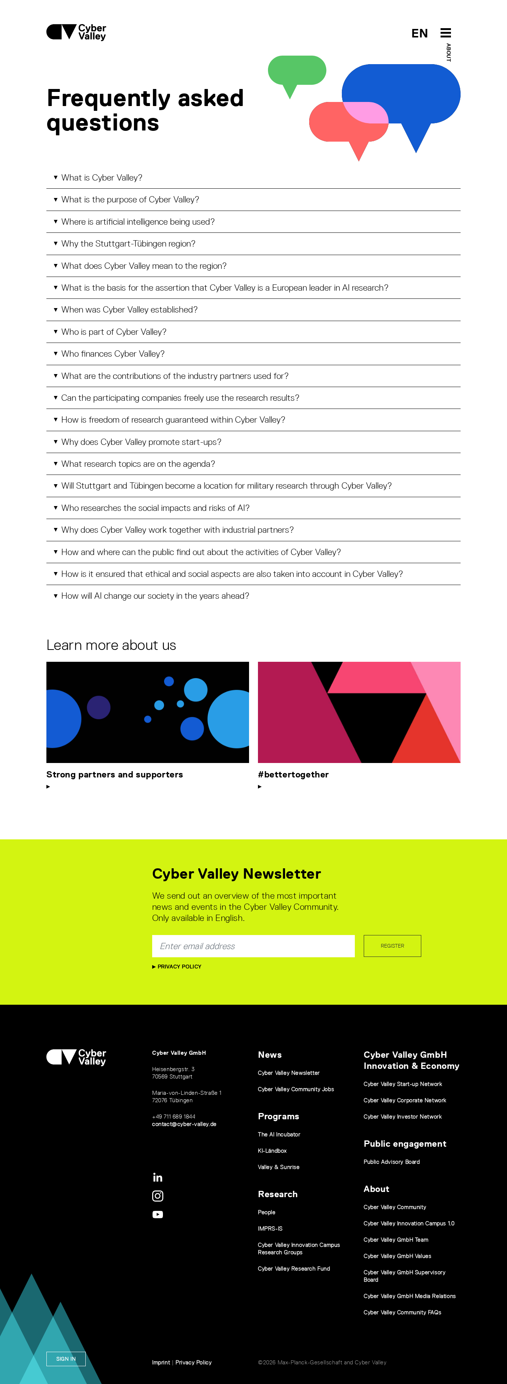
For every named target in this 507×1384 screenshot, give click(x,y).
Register (392, 946)
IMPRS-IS (270, 1228)
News (270, 1055)
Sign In (66, 1359)
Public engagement (405, 1144)
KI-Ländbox (272, 1150)
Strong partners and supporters (114, 774)
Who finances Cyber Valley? (113, 354)
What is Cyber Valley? (102, 177)
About (449, 52)
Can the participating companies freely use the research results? (180, 398)
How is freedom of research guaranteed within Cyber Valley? (173, 419)
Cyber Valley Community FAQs (402, 1312)
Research (278, 1194)
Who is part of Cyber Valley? (114, 332)
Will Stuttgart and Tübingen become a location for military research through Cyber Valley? (226, 485)
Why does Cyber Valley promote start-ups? (141, 442)
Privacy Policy (179, 967)
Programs (279, 1116)
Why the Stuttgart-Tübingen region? (128, 243)
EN (420, 33)
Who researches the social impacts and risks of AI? (155, 508)
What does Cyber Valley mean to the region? (144, 266)
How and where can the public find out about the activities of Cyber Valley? (201, 552)
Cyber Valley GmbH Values (397, 1256)
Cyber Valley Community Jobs (296, 1089)
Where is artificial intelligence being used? (138, 222)
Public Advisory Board (392, 1162)
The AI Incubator (279, 1134)
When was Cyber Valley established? (129, 309)
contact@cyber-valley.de (184, 1124)
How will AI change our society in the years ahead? (155, 596)
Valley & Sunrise (279, 1167)
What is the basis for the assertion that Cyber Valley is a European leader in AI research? (225, 288)
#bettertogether (293, 774)
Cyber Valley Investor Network (403, 1116)
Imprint (161, 1362)
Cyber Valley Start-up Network (403, 1084)
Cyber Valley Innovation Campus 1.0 (409, 1223)
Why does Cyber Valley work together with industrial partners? (177, 530)
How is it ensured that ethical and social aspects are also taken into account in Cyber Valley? (232, 574)
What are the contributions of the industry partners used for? (175, 376)
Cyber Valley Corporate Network (405, 1100)
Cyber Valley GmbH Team (396, 1239)
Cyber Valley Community (395, 1207)
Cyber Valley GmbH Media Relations (410, 1296)
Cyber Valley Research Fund (294, 1268)
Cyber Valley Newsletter (289, 1073)
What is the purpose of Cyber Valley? (130, 199)
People (267, 1212)
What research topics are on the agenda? (138, 464)
